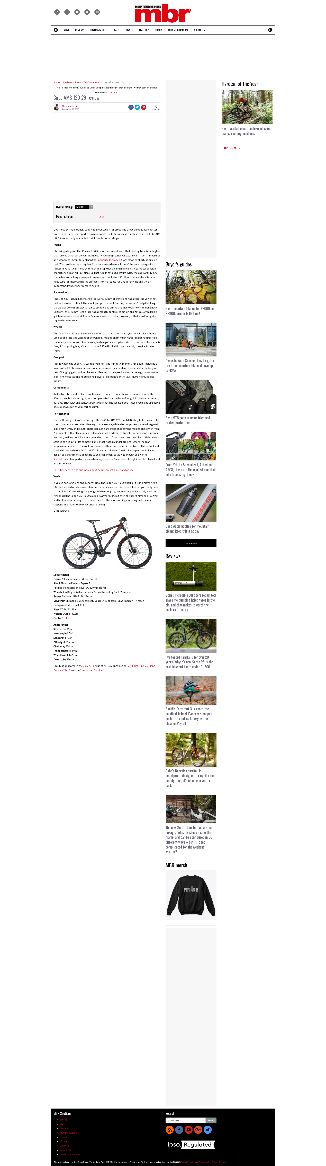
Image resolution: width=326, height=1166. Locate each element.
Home (57, 82)
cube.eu (68, 618)
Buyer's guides (179, 264)
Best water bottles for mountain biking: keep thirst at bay (187, 528)
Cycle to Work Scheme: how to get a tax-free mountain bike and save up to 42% (190, 365)
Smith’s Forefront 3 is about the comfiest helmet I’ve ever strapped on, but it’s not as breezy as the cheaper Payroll (189, 716)
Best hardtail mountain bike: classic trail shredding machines (246, 131)
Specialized (60, 459)
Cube (101, 216)
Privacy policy (205, 1162)
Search (211, 1120)
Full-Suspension (92, 82)
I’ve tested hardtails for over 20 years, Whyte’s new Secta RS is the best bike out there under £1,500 (189, 661)
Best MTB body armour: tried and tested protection (188, 420)
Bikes (78, 82)
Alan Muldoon (70, 106)
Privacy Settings (219, 1162)
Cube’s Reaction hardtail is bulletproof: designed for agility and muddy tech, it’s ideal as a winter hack (190, 778)
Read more (191, 543)
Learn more (113, 92)
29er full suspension (113, 82)
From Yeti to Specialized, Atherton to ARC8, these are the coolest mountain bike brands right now (191, 469)
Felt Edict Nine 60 (137, 665)
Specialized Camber (108, 260)
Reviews (67, 82)
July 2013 (88, 665)
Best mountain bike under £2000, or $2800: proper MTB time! (190, 311)
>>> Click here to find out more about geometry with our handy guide (93, 470)
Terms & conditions (189, 1162)
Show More (233, 148)
